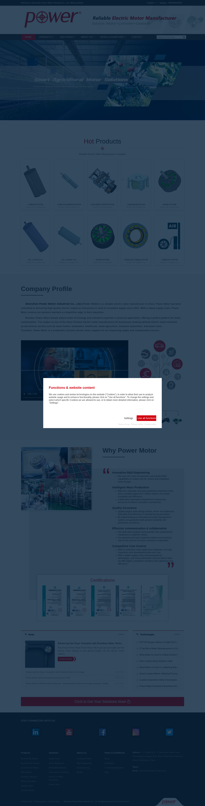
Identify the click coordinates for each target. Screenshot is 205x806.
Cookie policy (150, 424)
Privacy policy (137, 424)
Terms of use (124, 424)
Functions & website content (72, 387)
